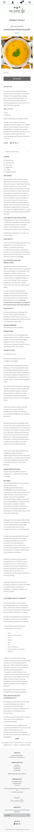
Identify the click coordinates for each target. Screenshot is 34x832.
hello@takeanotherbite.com (17, 757)
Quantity (6, 72)
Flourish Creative (24, 829)
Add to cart (17, 79)
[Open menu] (4, 2)
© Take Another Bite (10, 829)
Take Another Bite (17, 26)
